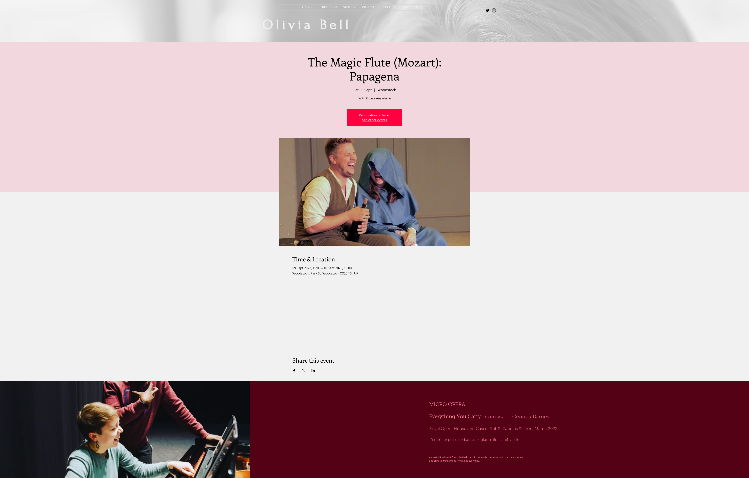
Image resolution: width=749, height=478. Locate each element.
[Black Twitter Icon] (487, 10)
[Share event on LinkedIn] (313, 370)
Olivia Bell (310, 25)
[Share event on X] (304, 370)
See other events (374, 120)
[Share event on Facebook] (294, 370)
